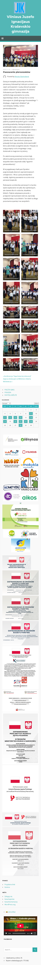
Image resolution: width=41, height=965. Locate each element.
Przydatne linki (10, 884)
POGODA (8, 392)
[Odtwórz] (6, 933)
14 (20, 417)
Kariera (7, 887)
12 (10, 417)
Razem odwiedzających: (14, 961)
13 (15, 417)
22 (25, 421)
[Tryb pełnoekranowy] (35, 933)
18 (5, 421)
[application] (20, 925)
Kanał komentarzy (11, 902)
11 (5, 417)
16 (31, 417)
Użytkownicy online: (13, 958)
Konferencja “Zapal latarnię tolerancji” (17, 376)
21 (20, 421)
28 (20, 425)
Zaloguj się (8, 896)
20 (15, 421)
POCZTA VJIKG (9, 390)
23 (31, 421)
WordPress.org (10, 904)
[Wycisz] (32, 933)
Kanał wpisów (9, 899)
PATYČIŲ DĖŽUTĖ (11, 395)
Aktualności (16, 69)
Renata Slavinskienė (22, 77)
